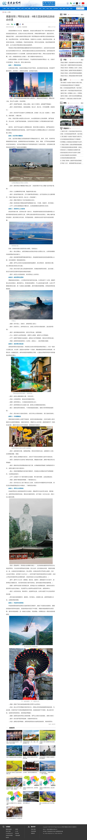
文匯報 (16, 829)
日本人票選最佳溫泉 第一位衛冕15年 (14, 818)
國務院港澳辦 (9, 829)
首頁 (5, 12)
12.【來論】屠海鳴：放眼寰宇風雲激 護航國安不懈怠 (73, 160)
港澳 (8, 8)
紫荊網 (7, 837)
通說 (51, 8)
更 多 (82, 14)
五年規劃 (13, 8)
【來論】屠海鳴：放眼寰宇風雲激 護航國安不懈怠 (72, 70)
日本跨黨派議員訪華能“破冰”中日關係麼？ (70, 85)
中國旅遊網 (17, 835)
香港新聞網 (33, 831)
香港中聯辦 (8, 831)
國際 (29, 8)
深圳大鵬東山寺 (26, 803)
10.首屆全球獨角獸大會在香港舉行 (68, 155)
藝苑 (64, 8)
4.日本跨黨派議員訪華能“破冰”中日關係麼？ (70, 139)
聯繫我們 (33, 833)
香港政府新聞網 (9, 835)
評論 (47, 8)
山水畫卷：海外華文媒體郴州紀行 (30, 772)
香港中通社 (33, 829)
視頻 (37, 8)
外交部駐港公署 (9, 833)
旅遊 (68, 8)
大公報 (16, 831)
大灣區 (18, 8)
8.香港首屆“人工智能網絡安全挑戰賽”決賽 (70, 149)
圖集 (40, 8)
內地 (26, 8)
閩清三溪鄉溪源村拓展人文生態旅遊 (14, 757)
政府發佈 (56, 8)
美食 (71, 8)
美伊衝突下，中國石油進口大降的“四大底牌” (70, 98)
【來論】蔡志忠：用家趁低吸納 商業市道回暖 (71, 75)
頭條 (4, 8)
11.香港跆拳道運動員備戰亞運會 (68, 157)
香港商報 (17, 833)
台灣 (22, 8)
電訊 (44, 8)
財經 (33, 8)
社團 (60, 8)
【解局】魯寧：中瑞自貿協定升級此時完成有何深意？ (73, 90)
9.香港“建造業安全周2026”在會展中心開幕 (70, 152)
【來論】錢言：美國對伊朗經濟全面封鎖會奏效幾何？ (73, 65)
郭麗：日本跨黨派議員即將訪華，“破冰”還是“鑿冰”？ (72, 87)
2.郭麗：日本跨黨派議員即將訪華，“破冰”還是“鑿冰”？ (73, 133)
